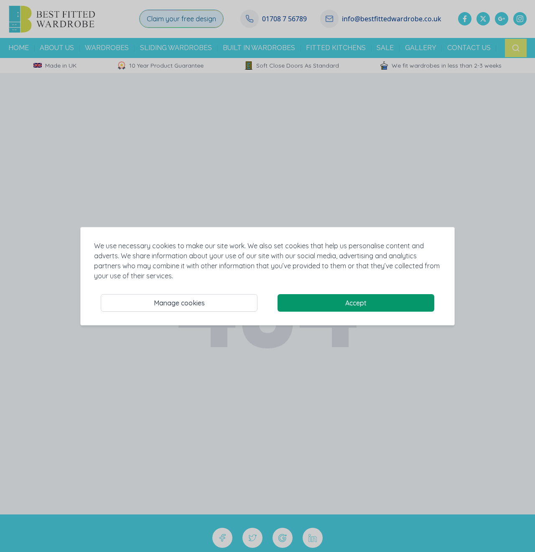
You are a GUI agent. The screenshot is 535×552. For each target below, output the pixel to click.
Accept (356, 303)
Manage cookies (179, 303)
